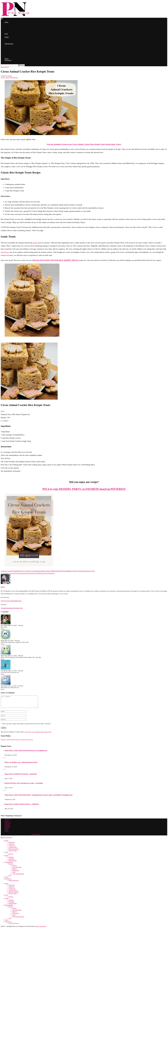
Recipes (11, 35)
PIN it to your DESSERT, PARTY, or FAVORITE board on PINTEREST (84, 488)
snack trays (5, 252)
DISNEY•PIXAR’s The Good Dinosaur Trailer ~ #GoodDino (24, 783)
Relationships (12, 42)
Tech (10, 57)
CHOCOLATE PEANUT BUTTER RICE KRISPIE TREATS (55, 260)
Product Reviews (13, 62)
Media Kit (11, 24)
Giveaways (8, 60)
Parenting (11, 40)
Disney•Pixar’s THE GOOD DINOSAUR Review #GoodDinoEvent (26, 750)
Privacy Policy (12, 32)
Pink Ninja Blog (35, 834)
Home (6, 22)
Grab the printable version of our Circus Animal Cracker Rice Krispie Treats (76, 144)
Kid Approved (47, 571)
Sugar (84, 571)
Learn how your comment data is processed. (38, 732)
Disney (14, 47)
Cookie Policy (12, 29)
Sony (13, 53)
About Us (11, 25)
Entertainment (9, 43)
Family (7, 37)
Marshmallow (57, 571)
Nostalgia (65, 571)
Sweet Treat (90, 571)
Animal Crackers (7, 571)
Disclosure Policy (13, 30)
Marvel (14, 50)
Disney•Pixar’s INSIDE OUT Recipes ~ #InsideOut (21, 774)
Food (6, 33)
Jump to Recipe (5, 77)
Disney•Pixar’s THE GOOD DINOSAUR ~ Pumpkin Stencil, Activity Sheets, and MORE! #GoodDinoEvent (38, 795)
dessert (35, 243)
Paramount (15, 52)
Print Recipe (14, 77)
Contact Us (11, 27)
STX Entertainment (17, 55)
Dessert (39, 571)
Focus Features (16, 48)
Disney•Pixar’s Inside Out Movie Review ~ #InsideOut (22, 804)
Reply (2, 629)
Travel (6, 58)
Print (2, 411)
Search (22, 65)
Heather (9, 76)
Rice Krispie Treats (75, 571)
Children (11, 38)
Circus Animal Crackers (28, 571)
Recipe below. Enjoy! (113, 144)
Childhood (16, 571)
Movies (11, 45)
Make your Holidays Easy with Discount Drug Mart (21, 762)
